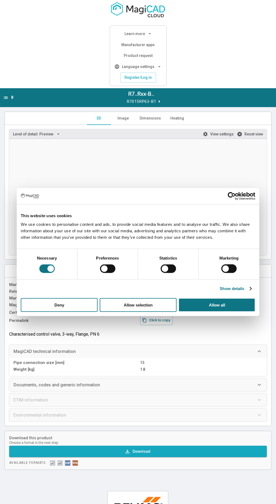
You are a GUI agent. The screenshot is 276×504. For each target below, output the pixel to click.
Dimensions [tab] (150, 118)
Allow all (217, 304)
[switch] (107, 268)
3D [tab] (98, 118)
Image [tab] (123, 118)
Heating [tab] (177, 118)
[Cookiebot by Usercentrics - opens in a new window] (231, 196)
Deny (59, 304)
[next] (159, 101)
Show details (232, 288)
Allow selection (138, 304)
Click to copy (159, 320)
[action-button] (138, 451)
